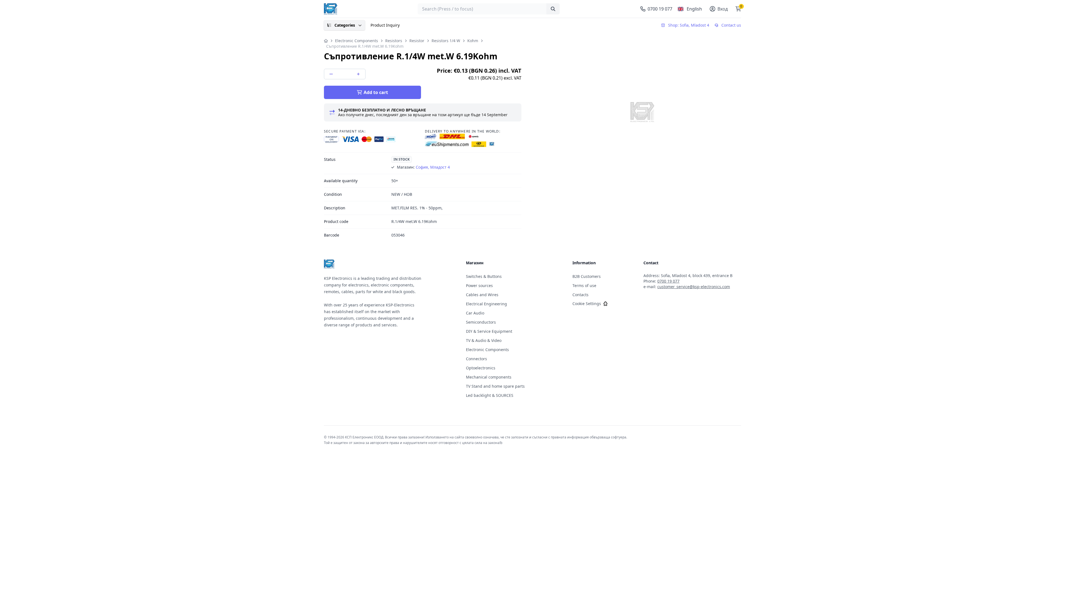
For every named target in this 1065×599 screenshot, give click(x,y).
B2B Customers (586, 276)
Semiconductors (481, 322)
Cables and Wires (482, 294)
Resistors (393, 40)
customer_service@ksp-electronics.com (693, 286)
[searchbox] (489, 8)
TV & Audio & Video (483, 340)
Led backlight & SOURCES (489, 395)
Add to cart (376, 92)
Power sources (479, 285)
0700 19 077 (668, 281)
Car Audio (475, 313)
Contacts (580, 294)
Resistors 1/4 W (446, 40)
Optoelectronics (480, 367)
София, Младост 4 (433, 167)
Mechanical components (488, 377)
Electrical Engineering (486, 303)
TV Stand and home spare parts (495, 386)
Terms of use (584, 285)
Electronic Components (356, 40)
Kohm (472, 40)
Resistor (416, 40)
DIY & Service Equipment (489, 331)
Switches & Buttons (484, 276)
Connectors (476, 358)
